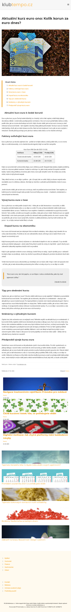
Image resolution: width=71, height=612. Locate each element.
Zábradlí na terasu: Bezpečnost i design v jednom (23, 540)
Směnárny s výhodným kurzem (19, 102)
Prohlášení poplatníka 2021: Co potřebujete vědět (23, 484)
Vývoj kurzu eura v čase (16, 92)
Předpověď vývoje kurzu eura (18, 105)
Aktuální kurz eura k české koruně (20, 85)
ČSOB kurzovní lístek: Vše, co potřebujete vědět (29, 413)
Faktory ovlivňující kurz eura (18, 89)
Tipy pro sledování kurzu (17, 99)
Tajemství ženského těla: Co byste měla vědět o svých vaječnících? (31, 465)
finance (67, 371)
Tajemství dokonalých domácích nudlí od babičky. (24, 502)
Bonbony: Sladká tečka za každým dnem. (20, 521)
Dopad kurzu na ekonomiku (18, 95)
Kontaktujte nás (21, 364)
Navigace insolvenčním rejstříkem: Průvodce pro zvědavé (35, 392)
